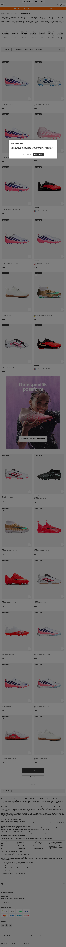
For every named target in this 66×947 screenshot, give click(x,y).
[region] (33, 149)
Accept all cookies (38, 154)
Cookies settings (27, 154)
